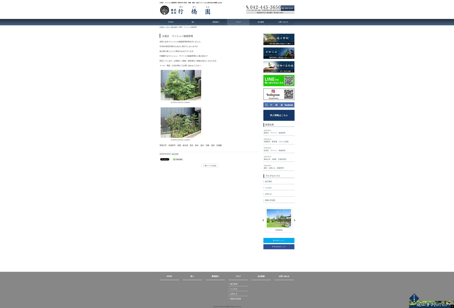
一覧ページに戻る (209, 166)
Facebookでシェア (279, 247)
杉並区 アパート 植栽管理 (274, 149)
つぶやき (268, 188)
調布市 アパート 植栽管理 (274, 132)
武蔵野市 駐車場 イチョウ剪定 (276, 140)
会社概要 (261, 276)
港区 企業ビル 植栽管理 (274, 167)
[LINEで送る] (178, 159)
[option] (279, 220)
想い (192, 276)
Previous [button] (263, 220)
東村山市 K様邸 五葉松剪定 (275, 158)
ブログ (167, 27)
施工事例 (174, 27)
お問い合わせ (284, 276)
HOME (162, 27)
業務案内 (215, 276)
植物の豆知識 (270, 200)
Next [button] (294, 220)
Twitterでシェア (279, 240)
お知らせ (268, 194)
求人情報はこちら (279, 115)
